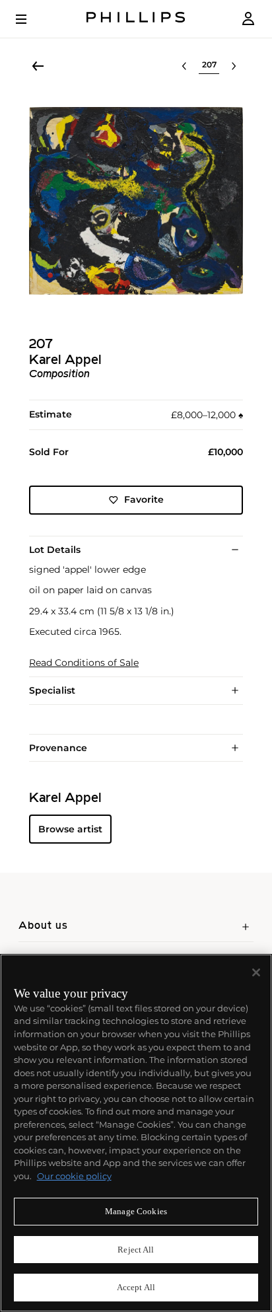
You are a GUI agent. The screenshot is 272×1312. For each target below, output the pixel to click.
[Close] (256, 972)
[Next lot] (233, 66)
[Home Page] (136, 19)
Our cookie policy (74, 1176)
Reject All (136, 1250)
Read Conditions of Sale (84, 663)
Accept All (136, 1287)
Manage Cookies (136, 1211)
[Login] (248, 19)
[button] (136, 201)
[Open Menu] (30, 19)
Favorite (144, 499)
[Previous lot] (184, 66)
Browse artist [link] (70, 829)
